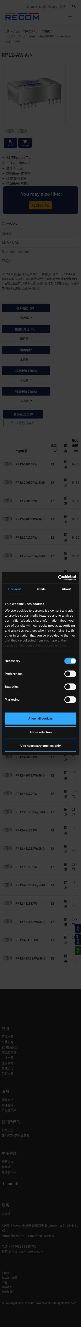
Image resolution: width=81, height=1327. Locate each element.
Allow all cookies (40, 718)
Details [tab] (41, 589)
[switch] (70, 673)
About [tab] (66, 589)
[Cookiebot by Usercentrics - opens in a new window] (58, 577)
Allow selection (40, 732)
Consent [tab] (14, 589)
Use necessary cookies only (40, 745)
